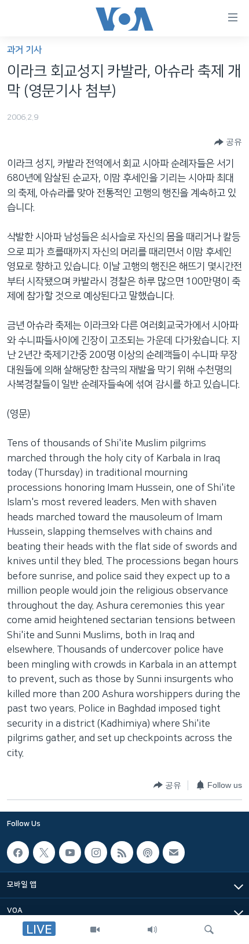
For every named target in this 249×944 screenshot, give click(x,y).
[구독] (174, 852)
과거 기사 (24, 50)
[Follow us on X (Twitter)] (44, 852)
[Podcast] (148, 852)
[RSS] (122, 852)
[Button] (228, 142)
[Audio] (152, 929)
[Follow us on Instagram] (96, 852)
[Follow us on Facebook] (18, 852)
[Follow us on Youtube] (70, 852)
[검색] (209, 929)
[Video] (95, 929)
